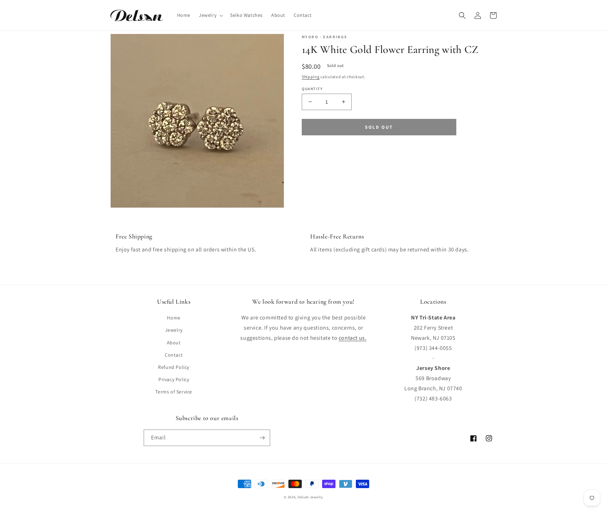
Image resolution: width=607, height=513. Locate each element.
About (174, 342)
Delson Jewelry (310, 497)
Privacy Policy (173, 379)
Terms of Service (173, 392)
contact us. (353, 338)
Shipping (311, 76)
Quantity (312, 88)
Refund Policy (173, 367)
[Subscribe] (262, 438)
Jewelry (174, 330)
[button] (210, 15)
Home (173, 318)
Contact (174, 355)
